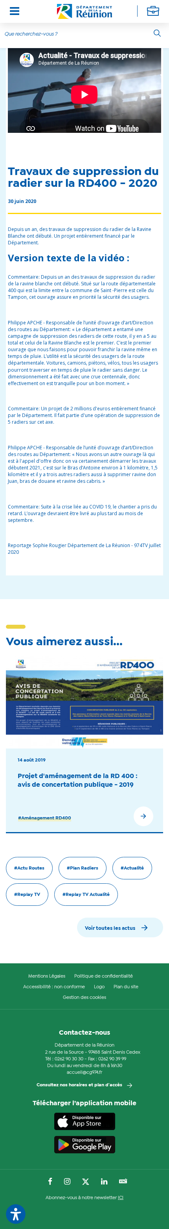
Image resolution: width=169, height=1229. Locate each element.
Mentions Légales (46, 976)
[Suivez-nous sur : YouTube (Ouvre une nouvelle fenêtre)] (123, 1182)
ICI (120, 1198)
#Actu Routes (29, 868)
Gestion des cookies (84, 998)
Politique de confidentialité (103, 976)
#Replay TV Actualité (86, 895)
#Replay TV (27, 895)
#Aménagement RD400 (44, 818)
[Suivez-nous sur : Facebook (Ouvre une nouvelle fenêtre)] (50, 1182)
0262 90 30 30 (69, 1059)
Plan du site (126, 987)
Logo (99, 987)
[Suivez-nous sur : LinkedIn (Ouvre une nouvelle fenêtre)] (104, 1182)
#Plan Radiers (82, 868)
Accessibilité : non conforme (54, 987)
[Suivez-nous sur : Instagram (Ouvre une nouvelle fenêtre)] (67, 1182)
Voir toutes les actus (110, 928)
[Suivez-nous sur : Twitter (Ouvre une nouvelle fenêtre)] (85, 1182)
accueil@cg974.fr (84, 1072)
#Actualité (132, 868)
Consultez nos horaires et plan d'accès (79, 1085)
